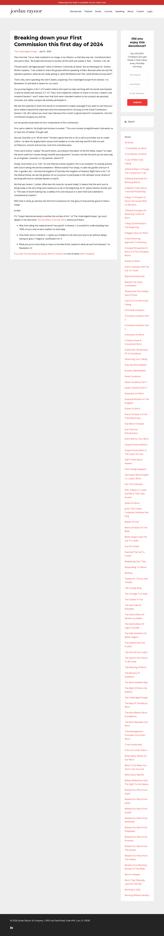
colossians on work (134, 334)
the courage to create (136, 593)
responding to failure (135, 567)
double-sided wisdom (135, 370)
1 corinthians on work (136, 148)
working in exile (132, 889)
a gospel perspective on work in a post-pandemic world (137, 252)
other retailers (87, 253)
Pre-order (33, 253)
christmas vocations (134, 310)
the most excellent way (136, 682)
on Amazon (58, 253)
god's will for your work (137, 438)
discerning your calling (136, 359)
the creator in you (134, 599)
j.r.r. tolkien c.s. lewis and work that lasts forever (135, 493)
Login (149, 11)
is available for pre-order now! (82, 2)
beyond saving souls (135, 276)
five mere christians (134, 423)
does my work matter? (136, 364)
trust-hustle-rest (133, 744)
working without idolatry (137, 895)
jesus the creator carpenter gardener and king (136, 512)
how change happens (135, 469)
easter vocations (133, 376)
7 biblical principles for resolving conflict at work (136, 214)
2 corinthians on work (136, 154)
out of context (132, 546)
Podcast (88, 11)
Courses (108, 11)
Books (98, 11)
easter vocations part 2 (136, 382)
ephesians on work (134, 393)
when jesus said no (134, 774)
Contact (140, 11)
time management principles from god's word (135, 735)
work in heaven (132, 874)
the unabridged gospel (25, 51)
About (130, 11)
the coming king (133, 588)
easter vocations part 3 (136, 387)
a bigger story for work (136, 233)
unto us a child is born (136, 750)
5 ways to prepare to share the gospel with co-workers (136, 201)
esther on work (132, 408)
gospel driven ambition (136, 444)
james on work (132, 503)
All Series (129, 142)
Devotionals (75, 11)
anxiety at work (132, 261)
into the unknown (134, 484)
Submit (137, 102)
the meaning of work (135, 667)
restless (129, 573)
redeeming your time (135, 561)
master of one (132, 521)
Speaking (119, 11)
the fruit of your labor (136, 652)
